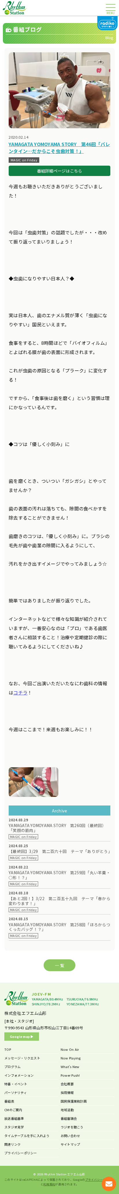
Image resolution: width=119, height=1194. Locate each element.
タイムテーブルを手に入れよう (27, 1136)
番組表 (9, 1101)
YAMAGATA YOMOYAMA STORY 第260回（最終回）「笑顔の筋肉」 (57, 828)
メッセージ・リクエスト (22, 1058)
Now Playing (71, 1058)
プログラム (12, 1067)
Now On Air (70, 1049)
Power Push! (70, 1075)
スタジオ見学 (14, 1127)
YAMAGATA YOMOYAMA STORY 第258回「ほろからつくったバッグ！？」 (59, 927)
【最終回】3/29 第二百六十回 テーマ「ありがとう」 (59, 851)
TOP (7, 1049)
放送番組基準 (14, 1118)
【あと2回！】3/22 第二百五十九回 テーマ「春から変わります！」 (59, 901)
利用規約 (49, 1184)
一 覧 (59, 965)
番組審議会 (69, 1118)
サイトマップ (70, 1144)
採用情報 (67, 1092)
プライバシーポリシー (20, 1153)
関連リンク (12, 1144)
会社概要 (67, 1084)
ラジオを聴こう (72, 1127)
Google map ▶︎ (22, 1036)
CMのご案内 (13, 1110)
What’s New (70, 1067)
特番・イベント (15, 1084)
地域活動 (67, 1110)
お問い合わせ (70, 1136)
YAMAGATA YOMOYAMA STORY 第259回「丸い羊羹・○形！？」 (59, 875)
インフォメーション (19, 1075)
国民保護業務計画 (74, 1101)
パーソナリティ (15, 1092)
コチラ (20, 692)
